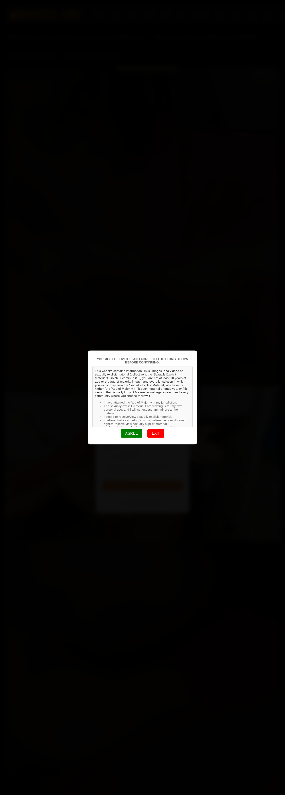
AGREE (131, 433)
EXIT (156, 433)
